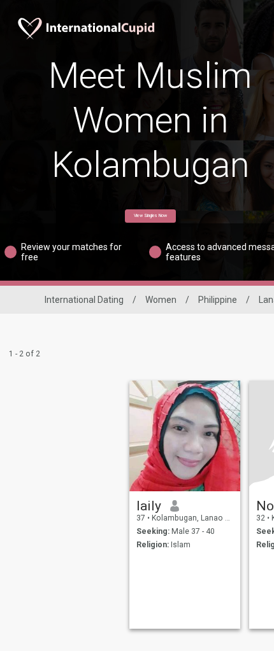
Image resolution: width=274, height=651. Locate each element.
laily (148, 506)
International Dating (84, 300)
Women (161, 300)
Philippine (217, 300)
